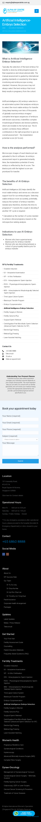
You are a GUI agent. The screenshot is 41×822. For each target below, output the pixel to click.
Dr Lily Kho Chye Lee (14, 592)
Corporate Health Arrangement (15, 603)
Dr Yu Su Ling (12, 585)
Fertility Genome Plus (11, 316)
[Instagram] (7, 554)
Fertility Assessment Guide (13, 642)
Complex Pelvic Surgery (12, 760)
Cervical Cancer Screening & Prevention (18, 789)
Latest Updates (9, 619)
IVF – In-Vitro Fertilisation (12, 277)
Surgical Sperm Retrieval (12, 320)
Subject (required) (9, 436)
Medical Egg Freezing (11, 334)
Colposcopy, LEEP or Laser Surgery (17, 786)
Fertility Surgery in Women (13, 312)
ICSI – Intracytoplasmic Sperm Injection (18, 280)
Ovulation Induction (10, 269)
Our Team (7, 581)
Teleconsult (9, 354)
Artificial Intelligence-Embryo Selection (19, 308)
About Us (7, 573)
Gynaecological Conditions (13, 749)
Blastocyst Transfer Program (14, 300)
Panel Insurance (9, 600)
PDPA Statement (33, 816)
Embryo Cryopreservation (13, 304)
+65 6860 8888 (11, 351)
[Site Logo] (13, 11)
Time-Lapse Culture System (14, 297)
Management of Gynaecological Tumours (19, 772)
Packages (7, 607)
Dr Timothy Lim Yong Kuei (16, 596)
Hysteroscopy (9, 752)
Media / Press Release (12, 623)
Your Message (8, 443)
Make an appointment (13, 359)
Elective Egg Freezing (11, 330)
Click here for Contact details (12, 496)
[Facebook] (3, 554)
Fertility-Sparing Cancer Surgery (15, 782)
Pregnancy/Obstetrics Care (13, 745)
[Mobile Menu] (37, 11)
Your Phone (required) (11, 429)
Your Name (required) (11, 416)
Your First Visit (9, 639)
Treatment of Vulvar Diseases (14, 793)
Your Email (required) (11, 423)
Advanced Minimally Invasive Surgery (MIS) (19, 756)
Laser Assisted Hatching (12, 337)
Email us (9, 356)
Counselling (8, 646)
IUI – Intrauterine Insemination (14, 273)
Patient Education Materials (14, 650)
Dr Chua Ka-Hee (12, 589)
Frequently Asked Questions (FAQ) (16, 654)
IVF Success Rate (10, 577)
